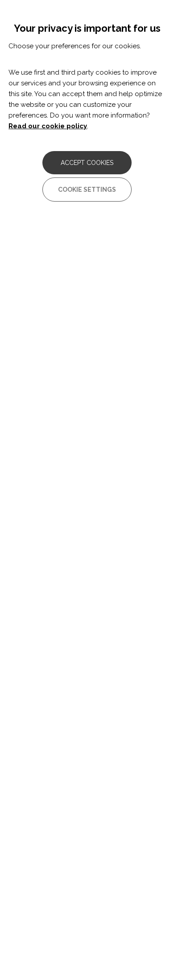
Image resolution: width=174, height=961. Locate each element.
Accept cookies (87, 162)
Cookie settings (87, 189)
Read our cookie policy (47, 126)
